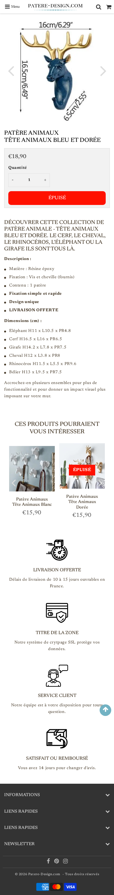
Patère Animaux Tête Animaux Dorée (82, 501)
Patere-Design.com (44, 874)
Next (103, 70)
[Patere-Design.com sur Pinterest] (57, 862)
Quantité (17, 168)
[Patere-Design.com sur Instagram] (65, 862)
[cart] (109, 7)
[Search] (98, 7)
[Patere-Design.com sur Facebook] (49, 862)
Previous (10, 70)
